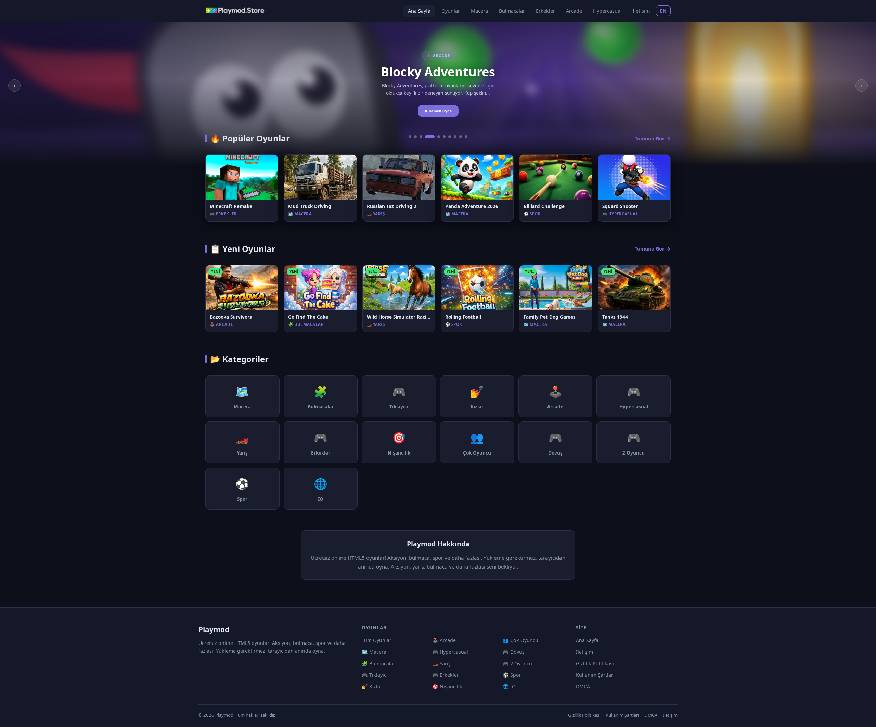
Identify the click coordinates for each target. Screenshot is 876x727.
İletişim (641, 11)
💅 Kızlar (372, 686)
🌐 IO (509, 686)
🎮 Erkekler (445, 675)
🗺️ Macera (374, 652)
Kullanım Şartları (595, 675)
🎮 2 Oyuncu (517, 663)
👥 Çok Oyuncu (520, 640)
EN (663, 11)
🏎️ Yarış (441, 663)
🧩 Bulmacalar (378, 663)
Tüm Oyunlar (376, 640)
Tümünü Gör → (653, 138)
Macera (479, 11)
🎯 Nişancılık (447, 686)
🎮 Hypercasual (450, 652)
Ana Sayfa (419, 11)
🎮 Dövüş (514, 652)
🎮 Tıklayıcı (375, 675)
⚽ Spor (512, 675)
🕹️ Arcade (444, 640)
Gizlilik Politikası (595, 663)
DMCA (583, 686)
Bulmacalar (512, 11)
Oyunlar (450, 11)
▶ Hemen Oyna (438, 111)
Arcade (574, 11)
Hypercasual (607, 11)
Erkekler (545, 11)
